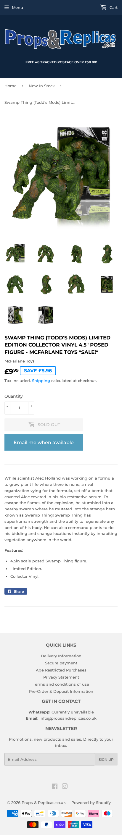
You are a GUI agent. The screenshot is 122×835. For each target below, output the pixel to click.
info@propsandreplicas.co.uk (68, 718)
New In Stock (42, 85)
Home (10, 85)
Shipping (41, 380)
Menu (17, 7)
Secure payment (61, 663)
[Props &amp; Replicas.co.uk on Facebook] (55, 787)
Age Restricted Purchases (61, 670)
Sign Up (106, 759)
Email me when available (44, 442)
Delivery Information (61, 655)
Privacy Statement (61, 677)
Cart (113, 7)
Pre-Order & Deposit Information (61, 691)
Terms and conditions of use (61, 684)
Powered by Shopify (91, 802)
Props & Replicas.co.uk (44, 802)
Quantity (13, 396)
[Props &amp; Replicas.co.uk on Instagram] (65, 787)
